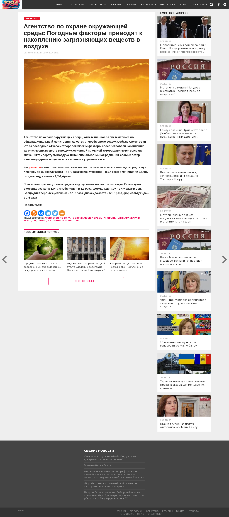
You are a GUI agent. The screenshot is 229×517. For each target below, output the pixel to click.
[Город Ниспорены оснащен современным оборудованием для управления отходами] (43, 259)
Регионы (115, 4)
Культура (147, 4)
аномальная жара (116, 218)
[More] (62, 211)
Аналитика (167, 4)
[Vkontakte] (41, 211)
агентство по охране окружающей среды (74, 218)
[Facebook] (27, 211)
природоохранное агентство (58, 220)
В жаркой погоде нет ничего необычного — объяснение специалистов (127, 266)
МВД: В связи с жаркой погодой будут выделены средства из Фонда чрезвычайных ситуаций (86, 266)
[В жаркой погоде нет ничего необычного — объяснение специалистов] (129, 259)
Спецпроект (201, 4)
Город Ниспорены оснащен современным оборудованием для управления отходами (43, 266)
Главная (58, 4)
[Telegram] (48, 211)
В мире (131, 4)
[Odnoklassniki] (34, 211)
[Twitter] (55, 211)
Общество (96, 4)
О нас (184, 4)
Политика (76, 4)
